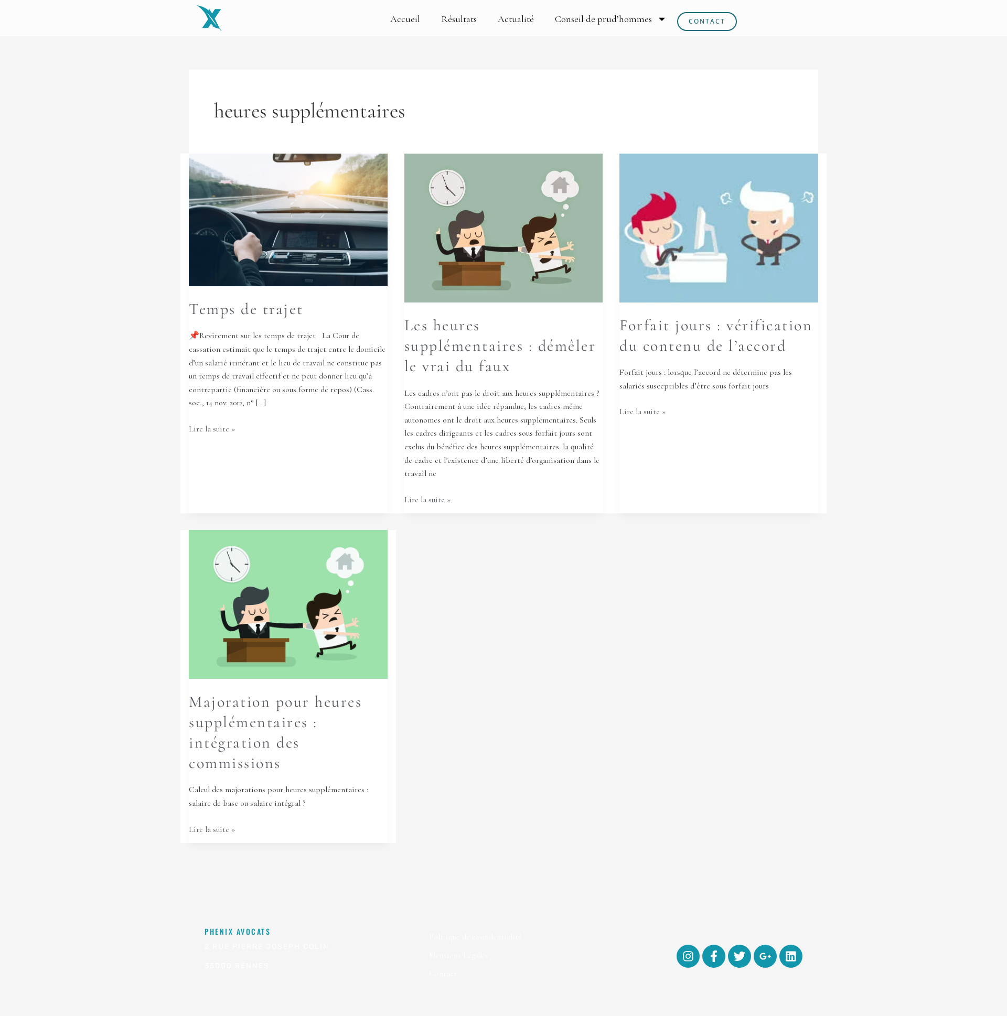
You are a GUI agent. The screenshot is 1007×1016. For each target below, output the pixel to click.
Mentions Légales (458, 955)
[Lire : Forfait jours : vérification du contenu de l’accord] (718, 227)
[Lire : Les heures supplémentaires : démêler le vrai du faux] (503, 227)
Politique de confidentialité (475, 937)
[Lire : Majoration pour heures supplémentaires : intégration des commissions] (288, 603)
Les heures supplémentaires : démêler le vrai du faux (500, 346)
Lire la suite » (212, 428)
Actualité (516, 19)
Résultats (459, 19)
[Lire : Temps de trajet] (288, 219)
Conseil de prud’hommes (603, 19)
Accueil (405, 19)
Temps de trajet (246, 309)
